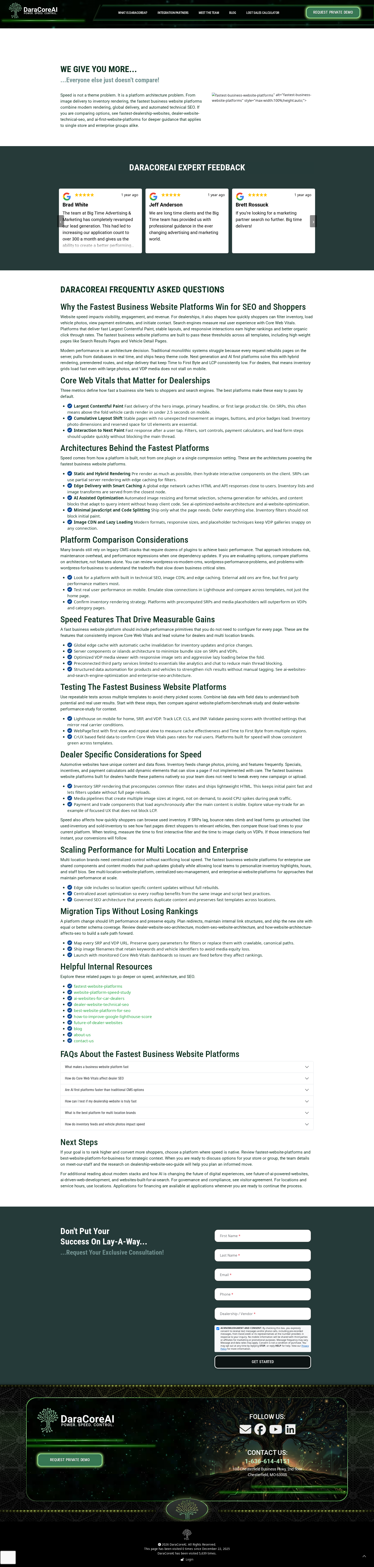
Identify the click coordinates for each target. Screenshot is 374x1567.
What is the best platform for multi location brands (100, 1113)
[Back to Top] (364, 1556)
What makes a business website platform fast (97, 1067)
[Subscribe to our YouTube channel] (276, 1432)
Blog (232, 13)
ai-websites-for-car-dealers (99, 998)
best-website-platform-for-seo (102, 1010)
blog (78, 1028)
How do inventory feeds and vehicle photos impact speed (105, 1124)
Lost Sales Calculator (262, 13)
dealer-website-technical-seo (101, 1004)
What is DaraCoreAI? (132, 13)
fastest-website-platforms (98, 986)
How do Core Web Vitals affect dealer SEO (94, 1078)
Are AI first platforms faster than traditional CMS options (104, 1090)
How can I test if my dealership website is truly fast (101, 1101)
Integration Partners (173, 13)
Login (188, 1559)
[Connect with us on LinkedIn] (290, 1432)
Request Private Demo (333, 12)
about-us (82, 1034)
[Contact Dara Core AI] (246, 1432)
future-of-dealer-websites (98, 1022)
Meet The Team (209, 13)
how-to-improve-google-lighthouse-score (113, 1016)
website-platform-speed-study (102, 992)
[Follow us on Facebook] (260, 1432)
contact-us (84, 1040)
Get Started (263, 1362)
